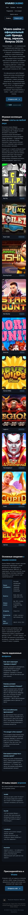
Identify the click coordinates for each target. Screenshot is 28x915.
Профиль (8, 18)
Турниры (12, 7)
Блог (7, 7)
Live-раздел (18, 11)
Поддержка (9, 11)
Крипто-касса (14, 14)
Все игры (19, 7)
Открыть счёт (18, 18)
